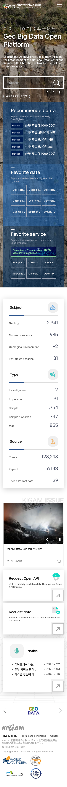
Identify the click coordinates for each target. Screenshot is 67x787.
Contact (55, 735)
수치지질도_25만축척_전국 (40, 132)
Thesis (13, 457)
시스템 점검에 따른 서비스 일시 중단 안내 (26, 674)
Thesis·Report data (21, 481)
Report (13, 469)
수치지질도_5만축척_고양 (39, 146)
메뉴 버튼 (59, 6)
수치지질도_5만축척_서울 (39, 139)
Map (12, 425)
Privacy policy (9, 735)
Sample (13, 408)
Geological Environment (24, 347)
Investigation (17, 390)
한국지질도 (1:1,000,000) (40, 125)
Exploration (16, 399)
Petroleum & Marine (21, 358)
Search (57, 83)
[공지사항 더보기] (57, 685)
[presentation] (5, 711)
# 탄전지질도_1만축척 (16, 96)
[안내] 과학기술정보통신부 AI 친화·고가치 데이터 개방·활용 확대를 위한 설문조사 (26, 665)
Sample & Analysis (20, 416)
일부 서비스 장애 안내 (26, 669)
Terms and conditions (34, 735)
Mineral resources (20, 335)
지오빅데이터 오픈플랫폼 (26, 7)
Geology (14, 323)
